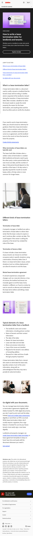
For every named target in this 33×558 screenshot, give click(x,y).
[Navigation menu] (2, 2)
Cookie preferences (6, 531)
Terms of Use (26, 529)
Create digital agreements (11, 142)
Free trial (29, 494)
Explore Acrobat (16, 52)
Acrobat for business (7, 6)
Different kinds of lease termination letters (14, 69)
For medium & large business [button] (9, 504)
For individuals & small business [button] (9, 501)
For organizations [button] (6, 508)
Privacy (21, 529)
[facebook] (3, 526)
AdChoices (10, 533)
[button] (24, 2)
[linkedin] (11, 526)
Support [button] (4, 511)
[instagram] (6, 526)
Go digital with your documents (11, 78)
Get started (6, 446)
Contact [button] (4, 515)
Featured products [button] (6, 518)
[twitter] (8, 526)
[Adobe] (8, 2)
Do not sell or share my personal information (19, 531)
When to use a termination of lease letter (14, 66)
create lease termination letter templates (15, 435)
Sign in (28, 2)
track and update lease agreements (19, 415)
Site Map (4, 533)
